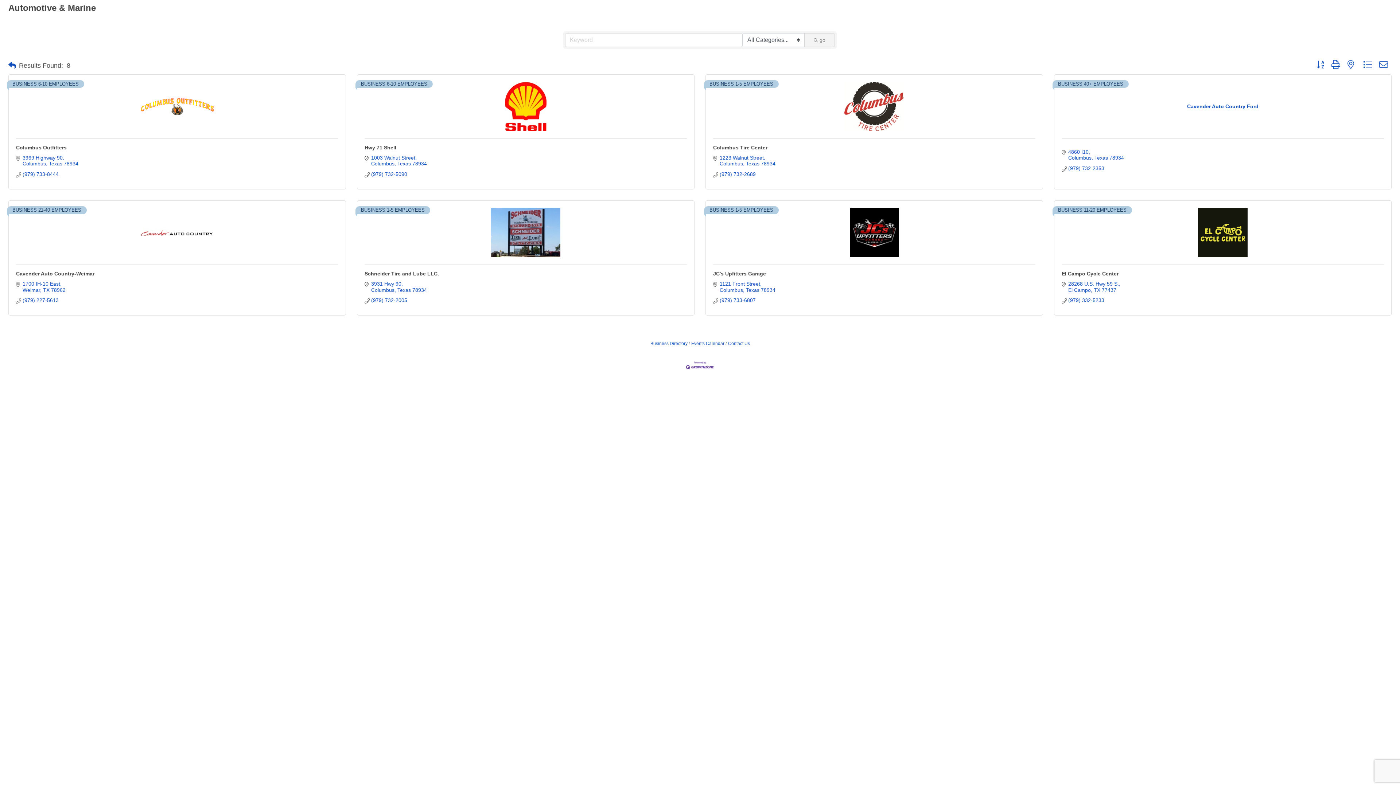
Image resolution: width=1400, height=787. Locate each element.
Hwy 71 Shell (380, 147)
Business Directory (669, 343)
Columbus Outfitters (41, 147)
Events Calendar (707, 343)
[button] (12, 65)
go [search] (822, 40)
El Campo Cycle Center (1090, 274)
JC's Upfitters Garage (739, 274)
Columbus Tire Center (740, 147)
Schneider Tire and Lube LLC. (402, 274)
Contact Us (739, 343)
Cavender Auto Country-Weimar (55, 274)
